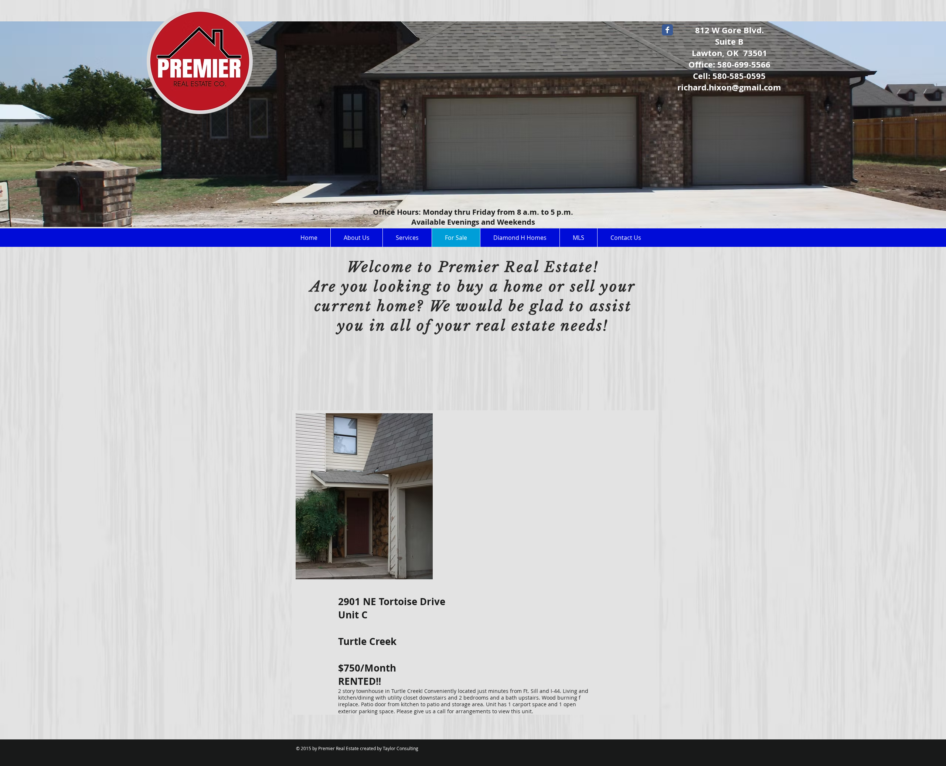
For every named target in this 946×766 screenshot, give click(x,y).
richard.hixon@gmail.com (729, 87)
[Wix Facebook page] (667, 29)
